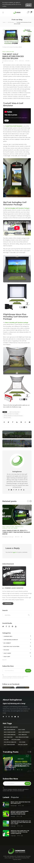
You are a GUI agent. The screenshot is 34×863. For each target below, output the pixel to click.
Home (4, 22)
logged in (14, 552)
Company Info (17, 636)
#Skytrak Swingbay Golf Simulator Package (13, 415)
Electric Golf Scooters (17, 646)
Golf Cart (17, 656)
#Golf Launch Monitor (24, 732)
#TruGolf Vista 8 (7, 417)
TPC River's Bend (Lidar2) (15, 436)
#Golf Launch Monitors (9, 734)
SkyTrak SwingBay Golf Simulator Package (17, 208)
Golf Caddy (17, 653)
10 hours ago (8, 769)
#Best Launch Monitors (9, 729)
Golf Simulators (11, 22)
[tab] (6, 797)
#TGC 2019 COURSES (16, 739)
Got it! (28, 5)
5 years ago (10, 60)
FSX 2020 (17, 649)
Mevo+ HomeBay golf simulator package (16, 322)
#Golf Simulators (8, 737)
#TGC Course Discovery (9, 744)
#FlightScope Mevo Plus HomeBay (11, 413)
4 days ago (13, 835)
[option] (17, 521)
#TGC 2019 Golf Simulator (10, 742)
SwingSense (5, 60)
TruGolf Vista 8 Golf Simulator (13, 126)
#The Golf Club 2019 (22, 744)
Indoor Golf (19, 526)
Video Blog (20, 442)
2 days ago (13, 826)
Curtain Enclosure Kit (17, 639)
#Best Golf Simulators (14, 412)
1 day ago (13, 816)
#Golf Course (21, 729)
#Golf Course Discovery (9, 732)
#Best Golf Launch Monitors (11, 727)
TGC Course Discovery (17, 432)
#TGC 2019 (6, 739)
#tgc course (22, 742)
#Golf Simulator (23, 734)
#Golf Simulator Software (22, 737)
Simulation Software (9, 528)
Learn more (29, 3)
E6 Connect (17, 643)
